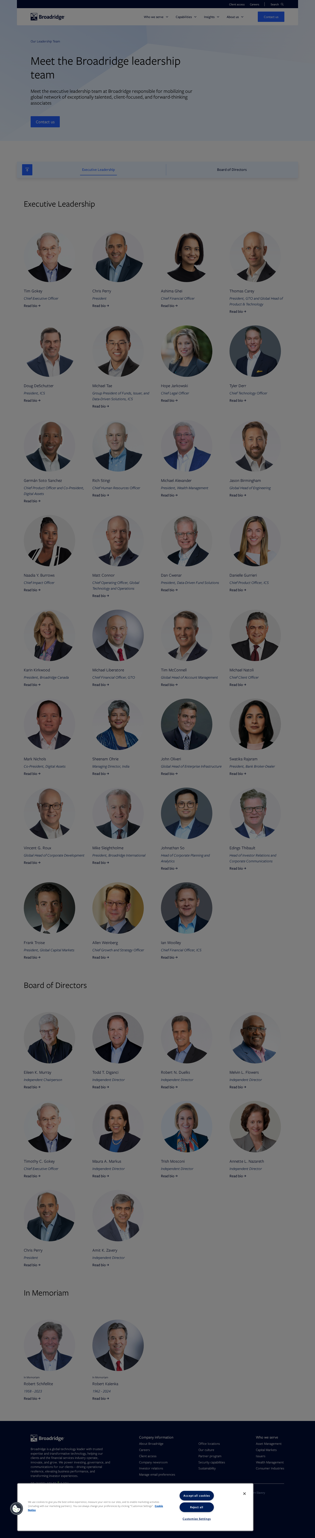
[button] (16, 1508)
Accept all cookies (196, 1495)
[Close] (244, 1493)
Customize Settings (197, 1519)
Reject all (196, 1507)
